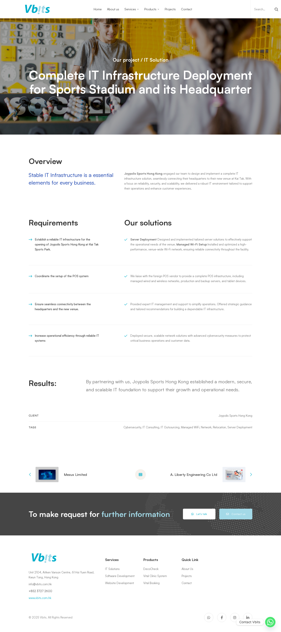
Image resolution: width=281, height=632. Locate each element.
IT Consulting (151, 427)
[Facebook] (221, 617)
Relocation (219, 427)
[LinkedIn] (247, 617)
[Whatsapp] (270, 622)
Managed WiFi (190, 427)
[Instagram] (234, 617)
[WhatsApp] (208, 617)
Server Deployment (239, 427)
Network (206, 427)
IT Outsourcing (170, 427)
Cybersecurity (132, 427)
